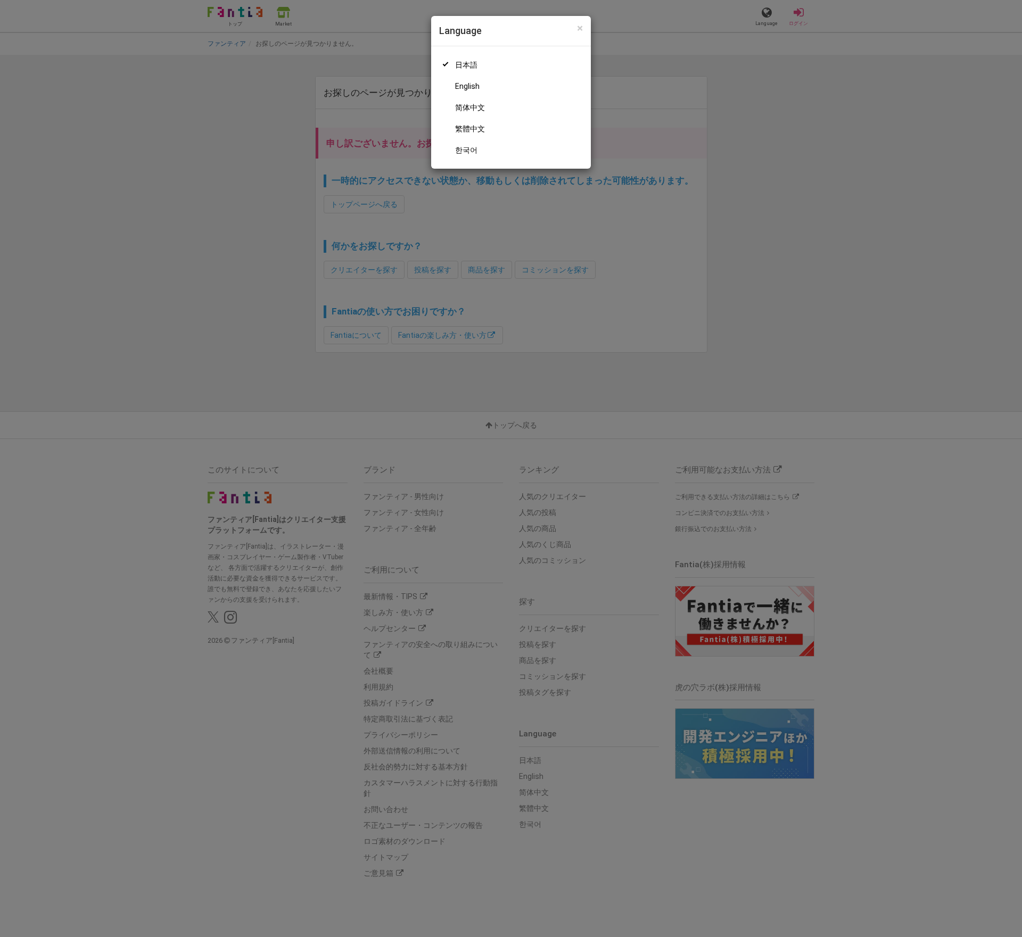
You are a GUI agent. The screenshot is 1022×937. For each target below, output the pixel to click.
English (467, 86)
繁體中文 (470, 129)
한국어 (466, 150)
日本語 (466, 65)
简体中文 (470, 107)
